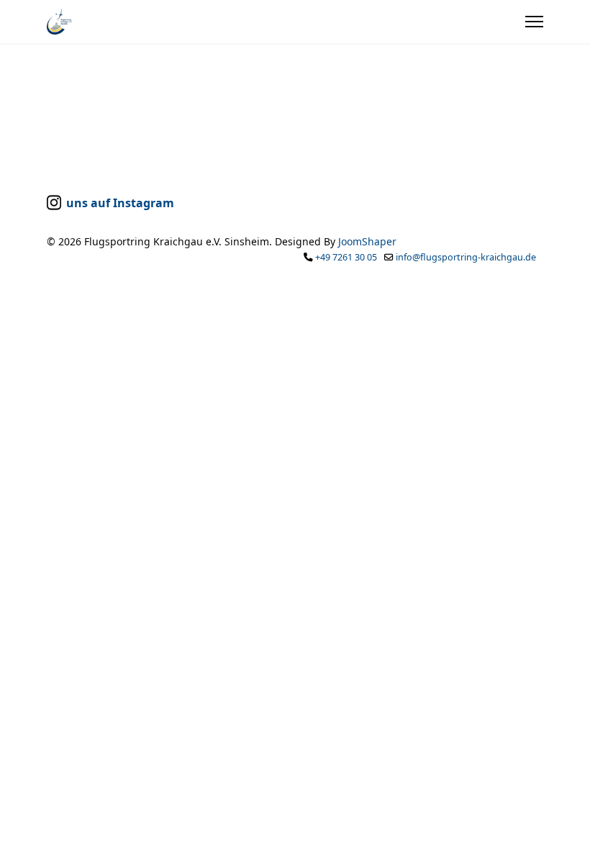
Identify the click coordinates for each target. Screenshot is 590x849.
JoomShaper (367, 241)
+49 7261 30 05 (346, 257)
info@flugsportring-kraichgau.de (466, 257)
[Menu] (534, 21)
